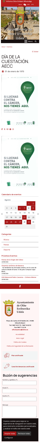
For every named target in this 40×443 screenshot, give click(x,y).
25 (11, 222)
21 (24, 217)
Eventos (9, 47)
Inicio (3, 47)
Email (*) (5, 388)
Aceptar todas (10, 433)
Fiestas (6, 245)
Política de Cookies (20, 342)
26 (16, 222)
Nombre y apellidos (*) (9, 380)
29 (29, 222)
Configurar (9, 438)
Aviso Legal (20, 338)
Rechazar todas (24, 433)
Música (6, 239)
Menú (30, 41)
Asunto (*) (5, 396)
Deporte (7, 250)
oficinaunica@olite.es (20, 330)
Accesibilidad (20, 334)
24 (7, 222)
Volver (35, 51)
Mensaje (5, 405)
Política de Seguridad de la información (20, 346)
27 (20, 222)
